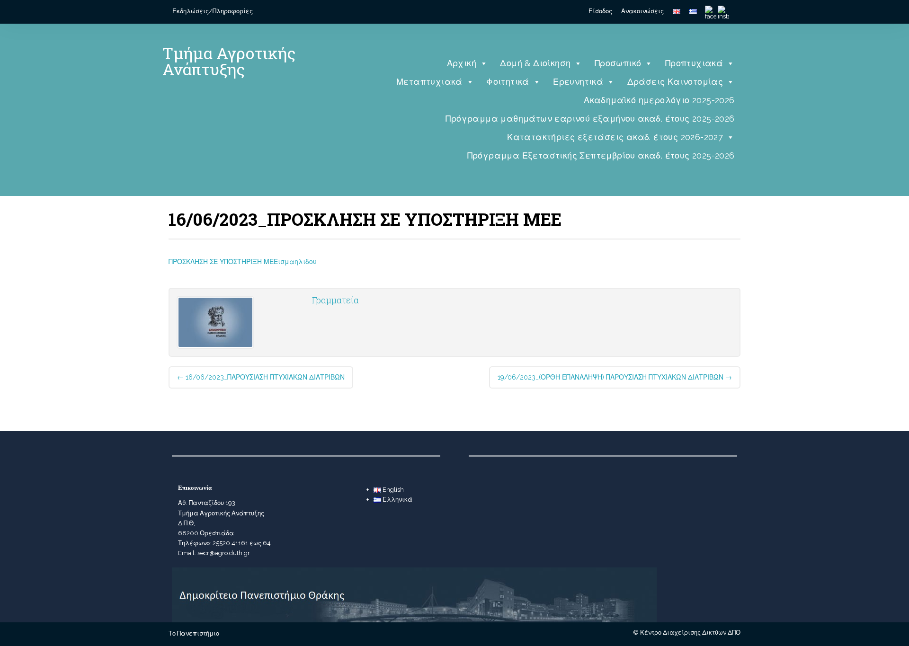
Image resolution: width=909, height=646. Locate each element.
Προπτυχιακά (694, 63)
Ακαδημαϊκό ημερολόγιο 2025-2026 (659, 100)
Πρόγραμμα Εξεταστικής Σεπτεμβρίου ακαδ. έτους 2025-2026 (601, 155)
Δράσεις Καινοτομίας (675, 82)
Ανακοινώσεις (642, 11)
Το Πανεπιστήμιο (194, 633)
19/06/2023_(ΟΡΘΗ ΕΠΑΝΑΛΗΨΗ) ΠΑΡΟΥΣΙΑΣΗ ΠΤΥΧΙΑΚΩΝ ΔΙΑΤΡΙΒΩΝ (615, 377)
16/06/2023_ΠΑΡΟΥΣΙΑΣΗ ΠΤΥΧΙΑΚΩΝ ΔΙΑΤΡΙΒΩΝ (261, 377)
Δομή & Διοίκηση (535, 63)
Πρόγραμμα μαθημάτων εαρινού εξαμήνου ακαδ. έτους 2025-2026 (590, 119)
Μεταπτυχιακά (429, 82)
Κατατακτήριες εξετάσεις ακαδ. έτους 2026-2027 (615, 137)
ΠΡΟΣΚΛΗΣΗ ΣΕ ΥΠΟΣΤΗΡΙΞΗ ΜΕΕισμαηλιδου (243, 261)
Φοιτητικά (507, 82)
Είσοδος (600, 11)
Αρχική (461, 63)
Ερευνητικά (578, 82)
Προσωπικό (618, 63)
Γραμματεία (335, 300)
